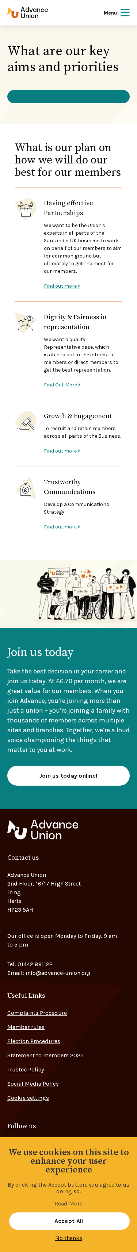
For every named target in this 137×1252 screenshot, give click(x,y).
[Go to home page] (37, 12)
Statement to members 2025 (45, 1055)
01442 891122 (35, 964)
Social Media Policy (32, 1083)
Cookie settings (28, 1097)
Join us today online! (68, 775)
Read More (68, 1203)
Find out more (61, 286)
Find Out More (61, 385)
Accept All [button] (68, 1220)
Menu (110, 13)
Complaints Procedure (37, 1012)
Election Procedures (33, 1041)
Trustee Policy (25, 1069)
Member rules (26, 1027)
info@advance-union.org (58, 972)
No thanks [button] (68, 1238)
